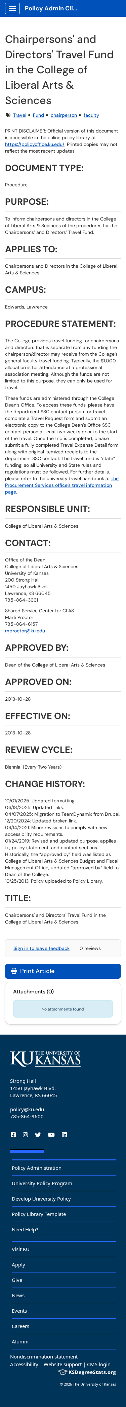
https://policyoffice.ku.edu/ (35, 144)
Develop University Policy (41, 1198)
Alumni (20, 1341)
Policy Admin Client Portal (54, 8)
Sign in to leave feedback (41, 948)
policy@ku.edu (27, 1109)
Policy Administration (36, 1167)
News (18, 1295)
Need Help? (25, 1229)
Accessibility (24, 1364)
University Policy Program (42, 1183)
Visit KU (21, 1249)
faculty (91, 115)
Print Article (36, 971)
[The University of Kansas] (45, 1059)
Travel (19, 115)
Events (19, 1310)
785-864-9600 (27, 1116)
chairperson (64, 115)
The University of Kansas (94, 1384)
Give (17, 1280)
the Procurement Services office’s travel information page (62, 485)
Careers (20, 1326)
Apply (18, 1264)
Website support (63, 1364)
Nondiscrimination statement (44, 1356)
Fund (38, 115)
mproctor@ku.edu (25, 631)
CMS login (99, 1364)
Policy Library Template (39, 1214)
